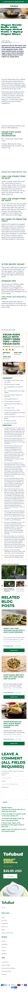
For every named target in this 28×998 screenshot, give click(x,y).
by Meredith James (6, 42)
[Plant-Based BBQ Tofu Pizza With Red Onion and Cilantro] (14, 664)
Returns (4, 974)
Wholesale (5, 923)
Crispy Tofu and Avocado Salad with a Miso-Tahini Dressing (14, 630)
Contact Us (5, 962)
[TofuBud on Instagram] (4, 908)
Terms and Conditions (8, 968)
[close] (26, 1)
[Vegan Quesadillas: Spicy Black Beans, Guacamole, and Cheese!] (14, 710)
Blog (3, 929)
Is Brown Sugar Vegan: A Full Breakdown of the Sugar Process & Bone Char (12, 824)
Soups (3, 950)
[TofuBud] (14, 6)
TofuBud (16, 981)
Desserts (4, 953)
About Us (4, 926)
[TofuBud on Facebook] (2, 908)
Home (3, 40)
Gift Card (4, 920)
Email (3, 781)
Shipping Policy (6, 971)
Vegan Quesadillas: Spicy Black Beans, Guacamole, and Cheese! (12, 724)
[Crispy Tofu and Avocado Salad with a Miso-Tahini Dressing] (14, 617)
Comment (5, 787)
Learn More (10, 876)
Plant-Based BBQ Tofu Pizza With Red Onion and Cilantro (13, 677)
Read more (14, 650)
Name (3, 775)
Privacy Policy (6, 965)
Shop (3, 917)
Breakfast (4, 944)
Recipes (8, 40)
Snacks (4, 947)
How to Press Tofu (7, 933)
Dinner (4, 941)
